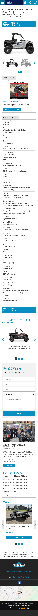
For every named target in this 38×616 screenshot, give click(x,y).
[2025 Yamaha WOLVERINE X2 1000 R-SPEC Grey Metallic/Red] (19, 335)
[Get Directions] (30, 2)
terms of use (26, 605)
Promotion (8, 78)
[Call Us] (35, 2)
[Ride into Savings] (19, 90)
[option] (19, 43)
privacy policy (17, 605)
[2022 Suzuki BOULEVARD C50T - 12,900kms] (19, 514)
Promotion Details (12, 109)
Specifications (10, 118)
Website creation (13, 607)
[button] (3, 63)
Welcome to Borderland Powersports (14, 446)
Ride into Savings (10, 102)
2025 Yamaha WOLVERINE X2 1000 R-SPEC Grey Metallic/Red (19, 347)
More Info (19, 538)
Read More (9, 465)
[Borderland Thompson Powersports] (14, 2)
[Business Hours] (25, 2)
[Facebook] (19, 582)
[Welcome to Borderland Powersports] (19, 431)
